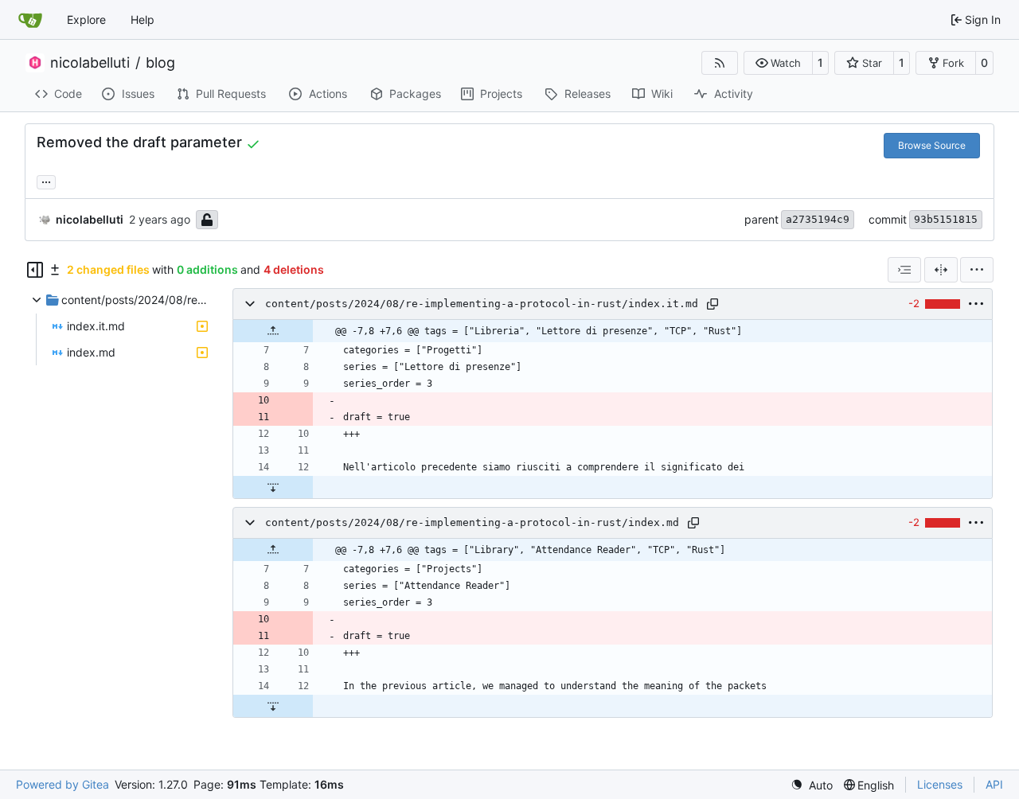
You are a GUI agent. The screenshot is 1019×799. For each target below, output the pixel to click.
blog (160, 63)
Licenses (939, 784)
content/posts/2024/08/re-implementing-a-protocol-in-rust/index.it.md (481, 304)
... (46, 180)
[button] (778, 63)
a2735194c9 (817, 219)
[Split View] (941, 270)
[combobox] (904, 270)
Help (142, 19)
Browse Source (932, 145)
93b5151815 (946, 219)
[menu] (977, 270)
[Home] (30, 20)
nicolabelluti (90, 63)
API (994, 784)
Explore (86, 19)
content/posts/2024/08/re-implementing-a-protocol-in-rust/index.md (472, 522)
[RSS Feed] (719, 63)
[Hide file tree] (35, 270)
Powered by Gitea (62, 784)
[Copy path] (712, 304)
